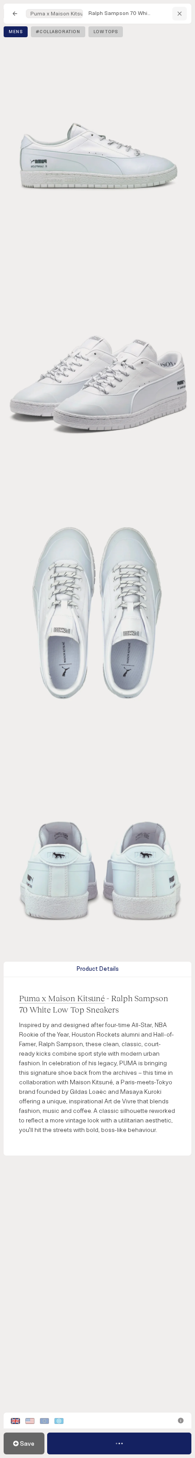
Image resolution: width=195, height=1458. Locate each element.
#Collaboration (58, 32)
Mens (16, 32)
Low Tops (105, 32)
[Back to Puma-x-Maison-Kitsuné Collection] (179, 13)
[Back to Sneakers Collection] (15, 13)
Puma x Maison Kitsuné (56, 13)
